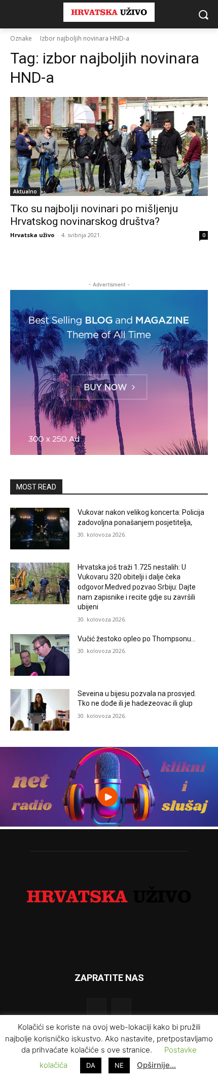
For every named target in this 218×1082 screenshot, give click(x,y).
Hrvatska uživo (32, 235)
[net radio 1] (109, 823)
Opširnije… (156, 1065)
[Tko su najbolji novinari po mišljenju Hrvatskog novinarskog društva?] (109, 146)
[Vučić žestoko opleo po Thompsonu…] (39, 655)
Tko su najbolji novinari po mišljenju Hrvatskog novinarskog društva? (94, 215)
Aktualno (25, 191)
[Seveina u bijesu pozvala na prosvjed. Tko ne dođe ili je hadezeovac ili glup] (39, 710)
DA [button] (90, 1065)
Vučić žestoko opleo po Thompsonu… (137, 639)
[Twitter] (121, 1008)
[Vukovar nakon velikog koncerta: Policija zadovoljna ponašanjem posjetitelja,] (39, 528)
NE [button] (119, 1065)
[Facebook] (96, 1008)
